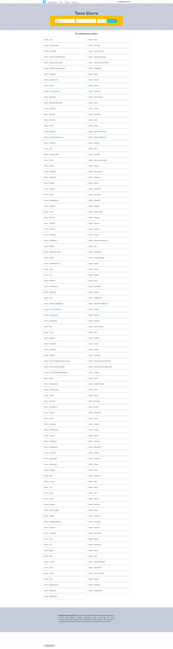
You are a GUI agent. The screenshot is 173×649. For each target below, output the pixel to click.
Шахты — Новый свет (94, 200)
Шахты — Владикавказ (95, 413)
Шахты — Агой (48, 556)
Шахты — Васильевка (50, 424)
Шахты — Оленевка (94, 206)
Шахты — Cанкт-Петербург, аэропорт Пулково (57, 361)
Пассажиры (100, 21)
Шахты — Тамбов (93, 395)
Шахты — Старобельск (50, 441)
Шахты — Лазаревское (95, 545)
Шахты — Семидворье (95, 252)
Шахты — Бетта (48, 579)
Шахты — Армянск (94, 85)
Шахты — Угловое (93, 269)
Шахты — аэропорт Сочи (51, 80)
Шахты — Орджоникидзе (95, 212)
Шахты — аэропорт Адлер (96, 326)
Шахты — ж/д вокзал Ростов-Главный (54, 68)
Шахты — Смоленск (49, 481)
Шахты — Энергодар (50, 349)
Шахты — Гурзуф (93, 126)
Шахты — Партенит (94, 223)
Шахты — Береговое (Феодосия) (53, 103)
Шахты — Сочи (48, 40)
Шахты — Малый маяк (50, 177)
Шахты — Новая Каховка (51, 430)
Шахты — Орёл (93, 493)
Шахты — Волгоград (94, 504)
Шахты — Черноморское (51, 286)
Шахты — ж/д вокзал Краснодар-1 (53, 62)
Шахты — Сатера (93, 263)
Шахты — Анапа (93, 40)
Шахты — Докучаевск (95, 355)
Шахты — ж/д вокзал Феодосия (97, 137)
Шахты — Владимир (49, 355)
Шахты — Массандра (50, 97)
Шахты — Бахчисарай (94, 114)
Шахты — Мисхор (93, 183)
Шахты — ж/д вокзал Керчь (51, 154)
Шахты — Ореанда (94, 309)
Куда (78, 21)
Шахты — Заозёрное (49, 143)
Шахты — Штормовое (95, 286)
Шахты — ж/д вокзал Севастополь (53, 137)
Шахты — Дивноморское (51, 585)
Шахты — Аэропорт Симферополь (53, 304)
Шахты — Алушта (93, 108)
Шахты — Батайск (93, 349)
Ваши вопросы (53, 2)
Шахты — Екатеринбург (50, 321)
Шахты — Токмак (93, 418)
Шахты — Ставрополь (50, 533)
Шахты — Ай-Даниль (50, 108)
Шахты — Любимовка (50, 172)
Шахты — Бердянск (49, 413)
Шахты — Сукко (48, 476)
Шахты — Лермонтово (95, 567)
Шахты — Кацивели (94, 143)
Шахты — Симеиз (49, 258)
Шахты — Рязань (93, 487)
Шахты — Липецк (49, 499)
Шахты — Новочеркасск (51, 407)
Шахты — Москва (93, 510)
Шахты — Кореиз (49, 160)
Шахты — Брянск (48, 493)
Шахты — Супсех (93, 470)
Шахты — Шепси (48, 550)
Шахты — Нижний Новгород (96, 384)
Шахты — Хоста (48, 539)
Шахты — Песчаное (94, 229)
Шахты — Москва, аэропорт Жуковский (100, 361)
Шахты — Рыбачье (49, 246)
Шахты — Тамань (48, 332)
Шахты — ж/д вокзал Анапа (96, 51)
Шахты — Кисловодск (95, 522)
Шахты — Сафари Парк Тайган (52, 252)
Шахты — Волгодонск (95, 476)
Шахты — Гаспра (48, 126)
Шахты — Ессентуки (49, 527)
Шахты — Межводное (95, 177)
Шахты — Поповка (94, 235)
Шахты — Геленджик (94, 585)
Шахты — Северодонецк (51, 447)
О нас (60, 2)
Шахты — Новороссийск (95, 590)
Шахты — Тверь (93, 481)
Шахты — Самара (49, 395)
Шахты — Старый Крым (95, 68)
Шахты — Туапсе (93, 550)
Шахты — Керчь (93, 149)
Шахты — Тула (48, 487)
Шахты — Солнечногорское (51, 263)
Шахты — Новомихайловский (97, 562)
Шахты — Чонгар (48, 85)
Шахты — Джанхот (94, 579)
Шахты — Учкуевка (94, 275)
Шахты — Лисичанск (94, 441)
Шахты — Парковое (49, 223)
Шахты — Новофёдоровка (51, 200)
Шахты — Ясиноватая (50, 453)
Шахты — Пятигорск (94, 527)
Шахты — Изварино (49, 338)
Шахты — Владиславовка (51, 315)
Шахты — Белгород (94, 315)
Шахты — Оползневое (50, 51)
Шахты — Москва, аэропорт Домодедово (56, 372)
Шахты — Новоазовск (50, 344)
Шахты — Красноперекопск (51, 91)
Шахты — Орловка (49, 217)
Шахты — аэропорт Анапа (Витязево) (54, 57)
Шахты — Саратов (94, 499)
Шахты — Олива (48, 212)
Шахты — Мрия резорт (95, 189)
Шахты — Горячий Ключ (95, 533)
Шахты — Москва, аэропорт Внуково (54, 367)
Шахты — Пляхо (48, 567)
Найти (112, 21)
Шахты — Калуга (93, 378)
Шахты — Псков (48, 418)
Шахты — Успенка (93, 344)
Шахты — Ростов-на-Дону (51, 45)
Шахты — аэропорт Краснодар (97, 57)
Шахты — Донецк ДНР (50, 458)
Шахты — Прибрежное (50, 240)
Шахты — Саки (93, 246)
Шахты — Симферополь (95, 298)
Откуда (57, 20)
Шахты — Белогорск (49, 120)
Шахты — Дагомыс (94, 539)
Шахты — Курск (93, 332)
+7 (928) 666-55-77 (123, 2)
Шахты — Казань (48, 378)
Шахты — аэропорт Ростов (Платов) (99, 62)
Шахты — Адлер (93, 74)
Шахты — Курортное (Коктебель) (98, 160)
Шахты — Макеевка (94, 338)
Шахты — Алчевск (94, 436)
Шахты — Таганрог (49, 516)
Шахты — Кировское (50, 74)
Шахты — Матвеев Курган (51, 384)
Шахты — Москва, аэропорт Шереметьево (100, 367)
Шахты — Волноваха (94, 401)
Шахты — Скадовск (49, 436)
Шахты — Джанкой (94, 80)
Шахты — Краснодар (94, 45)
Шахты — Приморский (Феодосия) (98, 240)
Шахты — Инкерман (49, 470)
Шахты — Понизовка (50, 235)
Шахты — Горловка (94, 453)
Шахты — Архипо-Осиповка (96, 573)
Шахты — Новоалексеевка (51, 390)
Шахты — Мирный (49, 183)
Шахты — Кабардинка (50, 590)
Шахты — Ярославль (49, 401)
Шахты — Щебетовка (50, 292)
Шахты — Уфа (48, 326)
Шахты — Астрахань (94, 516)
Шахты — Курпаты (49, 166)
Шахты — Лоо (48, 545)
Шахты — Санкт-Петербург (51, 510)
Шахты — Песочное (49, 229)
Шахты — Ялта (48, 298)
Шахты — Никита (49, 194)
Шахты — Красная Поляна (96, 97)
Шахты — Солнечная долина (96, 258)
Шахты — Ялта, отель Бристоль (53, 309)
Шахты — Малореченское (96, 172)
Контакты (74, 2)
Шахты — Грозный (94, 407)
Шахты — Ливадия (94, 166)
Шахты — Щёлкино (94, 292)
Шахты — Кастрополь (95, 91)
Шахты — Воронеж (49, 504)
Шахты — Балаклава (49, 114)
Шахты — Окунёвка (49, 206)
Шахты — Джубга (49, 573)
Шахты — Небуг (93, 556)
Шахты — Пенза (93, 390)
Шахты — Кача (48, 149)
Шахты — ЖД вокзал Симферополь (98, 304)
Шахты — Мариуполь (94, 458)
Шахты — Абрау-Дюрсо (50, 596)
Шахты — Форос (93, 281)
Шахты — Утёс (48, 275)
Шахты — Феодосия (49, 281)
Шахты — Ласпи (93, 120)
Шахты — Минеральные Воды (52, 522)
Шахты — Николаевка (95, 194)
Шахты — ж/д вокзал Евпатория (97, 131)
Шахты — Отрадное (94, 217)
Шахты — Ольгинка (49, 562)
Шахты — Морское (49, 189)
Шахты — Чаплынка (94, 424)
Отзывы (67, 2)
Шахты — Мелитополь (50, 464)
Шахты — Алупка (93, 103)
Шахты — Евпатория (50, 131)
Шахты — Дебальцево (95, 447)
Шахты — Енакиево (94, 372)
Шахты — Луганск (93, 464)
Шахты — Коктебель (94, 154)
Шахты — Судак (48, 269)
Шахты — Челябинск (94, 321)
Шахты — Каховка (94, 430)
